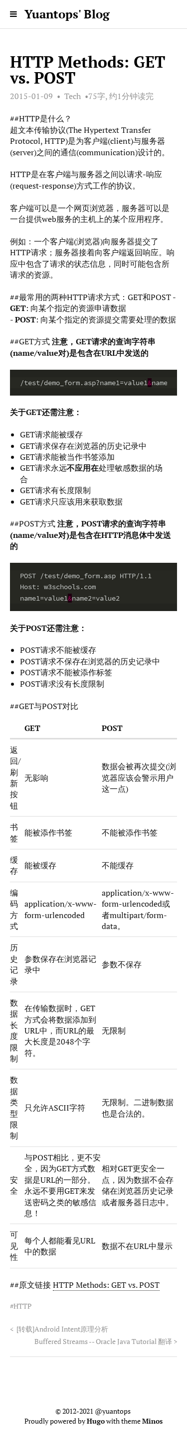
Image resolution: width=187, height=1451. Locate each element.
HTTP (22, 1306)
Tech (72, 96)
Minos (152, 1421)
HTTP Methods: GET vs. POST (106, 1284)
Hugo (96, 1421)
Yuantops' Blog (67, 14)
